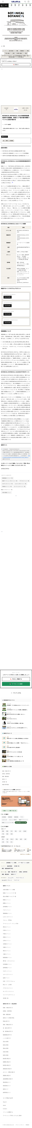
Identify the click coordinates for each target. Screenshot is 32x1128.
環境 (7, 140)
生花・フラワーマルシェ (9, 981)
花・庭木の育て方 (7, 1028)
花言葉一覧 (4, 781)
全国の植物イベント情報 (13, 50)
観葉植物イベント (7, 957)
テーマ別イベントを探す (24, 862)
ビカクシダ (4, 819)
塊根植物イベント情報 (24, 50)
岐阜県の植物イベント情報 (22, 53)
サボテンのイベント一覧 (7, 483)
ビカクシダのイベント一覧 (20, 483)
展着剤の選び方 (7, 1075)
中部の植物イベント (6, 492)
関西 (7, 831)
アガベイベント (7, 910)
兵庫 (3, 842)
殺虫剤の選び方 (7, 1058)
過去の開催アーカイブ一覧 (9, 896)
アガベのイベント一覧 (24, 480)
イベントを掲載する (8, 1112)
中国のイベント (7, 933)
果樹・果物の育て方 (8, 1024)
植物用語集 (9, 866)
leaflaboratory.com (10, 1124)
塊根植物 (10, 817)
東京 (3, 839)
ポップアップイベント (8, 991)
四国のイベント (7, 937)
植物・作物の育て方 (6, 771)
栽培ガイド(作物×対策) (8, 1017)
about (4, 1105)
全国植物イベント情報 (11, 862)
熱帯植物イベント (7, 967)
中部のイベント (7, 930)
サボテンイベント (7, 971)
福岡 (21, 839)
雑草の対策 (5, 1055)
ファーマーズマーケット (9, 994)
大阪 (7, 839)
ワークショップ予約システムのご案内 (12, 1115)
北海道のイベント (7, 944)
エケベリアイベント (8, 974)
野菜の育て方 (6, 1021)
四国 (7, 834)
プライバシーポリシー (20, 1124)
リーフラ (5, 50)
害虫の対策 (5, 1048)
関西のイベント (7, 903)
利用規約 (27, 1124)
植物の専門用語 (5, 784)
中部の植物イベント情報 (10, 53)
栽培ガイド (4, 779)
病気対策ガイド (7, 1085)
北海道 (24, 831)
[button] (3, 1)
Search (5, 1102)
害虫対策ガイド (7, 1082)
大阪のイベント (7, 954)
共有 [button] (4, 46)
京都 (25, 839)
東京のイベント (7, 950)
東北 (16, 831)
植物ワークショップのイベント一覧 (9, 480)
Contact (5, 1108)
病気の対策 (5, 1045)
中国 (3, 834)
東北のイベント (7, 927)
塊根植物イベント (7, 913)
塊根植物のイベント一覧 (7, 478)
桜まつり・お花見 (7, 984)
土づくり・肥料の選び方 (9, 1072)
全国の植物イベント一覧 (21, 822)
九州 (20, 831)
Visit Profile (7, 297)
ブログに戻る (17, 693)
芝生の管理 (5, 1041)
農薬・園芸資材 (5, 776)
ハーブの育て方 (7, 1038)
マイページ (16, 880)
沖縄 (11, 834)
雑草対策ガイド (7, 1092)
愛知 (17, 839)
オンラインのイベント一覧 (19, 486)
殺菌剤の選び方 (7, 1062)
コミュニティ (11, 877)
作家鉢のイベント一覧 (7, 486)
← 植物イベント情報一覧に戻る (9, 810)
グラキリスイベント (8, 988)
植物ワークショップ (23, 819)
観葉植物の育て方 (7, 1034)
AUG (6, 5)
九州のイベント (7, 940)
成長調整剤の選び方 (8, 1078)
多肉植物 (11, 140)
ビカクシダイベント (8, 916)
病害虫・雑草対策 (6, 773)
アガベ (21, 817)
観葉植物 (16, 817)
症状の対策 (5, 1051)
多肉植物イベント (7, 906)
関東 (3, 831)
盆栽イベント (6, 977)
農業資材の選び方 (7, 1068)
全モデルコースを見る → (25, 854)
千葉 (7, 842)
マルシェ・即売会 (13, 819)
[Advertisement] (16, 86)
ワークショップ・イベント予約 (10, 923)
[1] (12, 182)
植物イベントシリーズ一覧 (7, 822)
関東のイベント (7, 899)
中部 (11, 831)
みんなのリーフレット (7, 880)
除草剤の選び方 (7, 1065)
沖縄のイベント (7, 947)
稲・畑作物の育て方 (8, 1031)
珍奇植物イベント (7, 964)
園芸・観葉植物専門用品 (7, 868)
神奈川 (12, 839)
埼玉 (11, 842)
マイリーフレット (20, 877)
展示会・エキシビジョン (9, 960)
